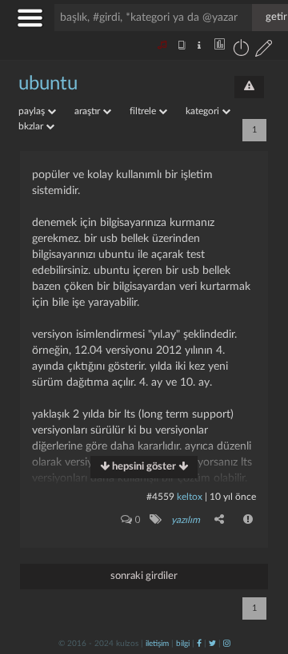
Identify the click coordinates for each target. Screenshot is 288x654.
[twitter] (212, 644)
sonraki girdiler (144, 576)
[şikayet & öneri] (249, 87)
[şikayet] (249, 519)
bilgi (183, 644)
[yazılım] (155, 519)
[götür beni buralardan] (260, 572)
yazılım (185, 520)
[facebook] (199, 644)
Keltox (191, 496)
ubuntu (48, 83)
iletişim (157, 644)
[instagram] (226, 644)
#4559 (160, 496)
